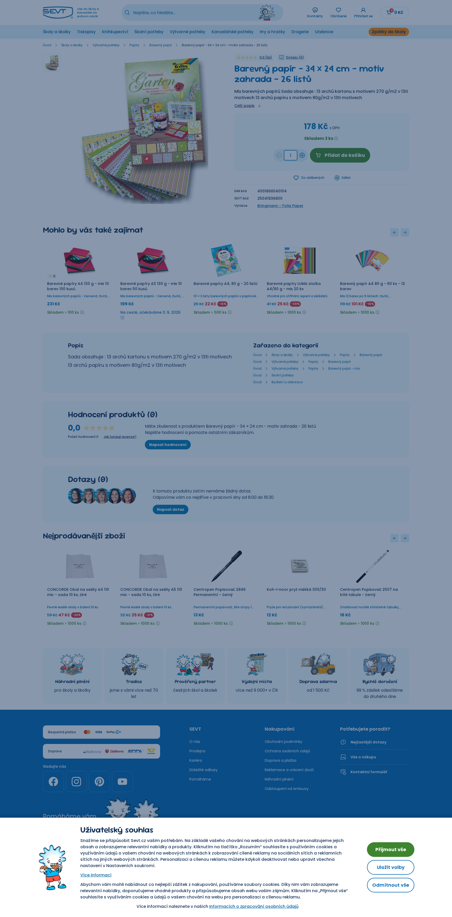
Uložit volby (391, 867)
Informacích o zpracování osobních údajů (253, 906)
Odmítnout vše (390, 885)
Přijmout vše (390, 849)
